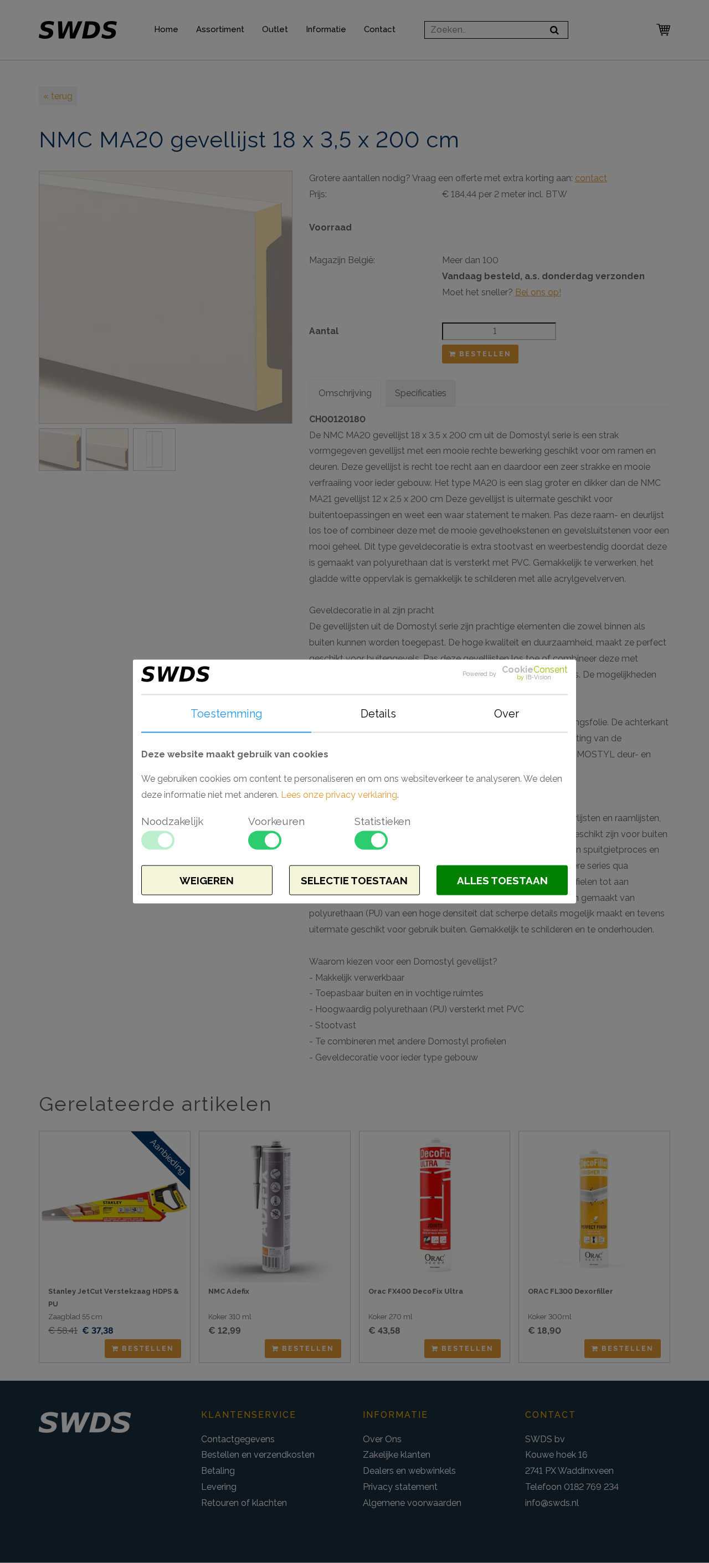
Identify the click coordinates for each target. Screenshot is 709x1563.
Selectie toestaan (354, 880)
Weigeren (206, 880)
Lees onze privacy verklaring (339, 795)
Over (506, 713)
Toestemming (227, 713)
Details (378, 713)
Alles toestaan (502, 880)
